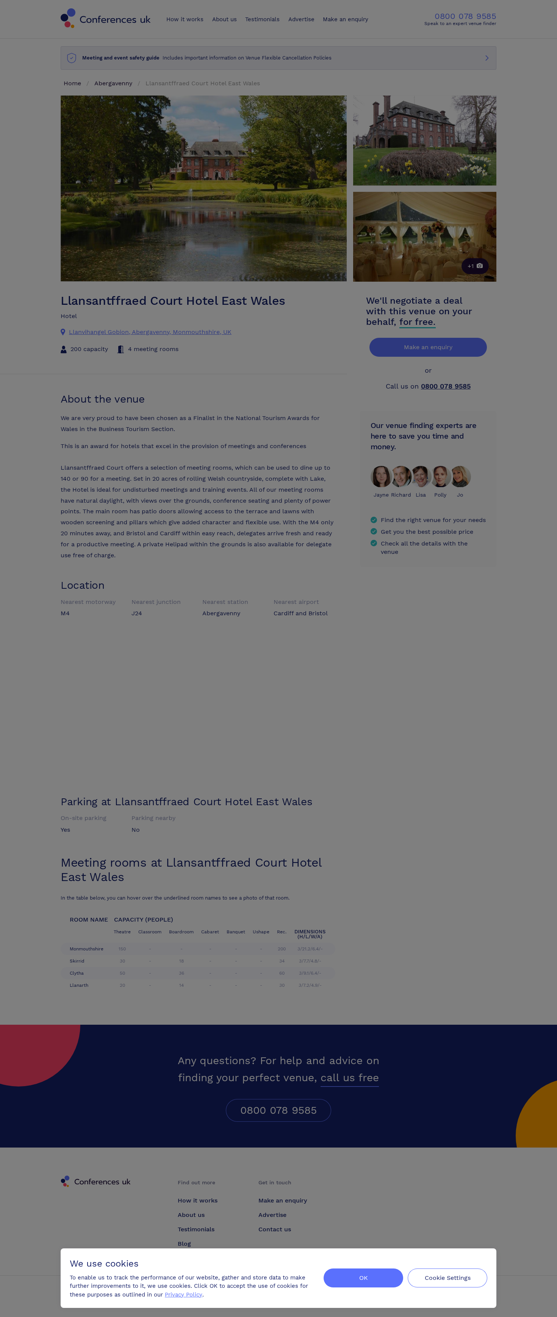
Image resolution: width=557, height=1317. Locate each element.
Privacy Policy (183, 1294)
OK (363, 1277)
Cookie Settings (448, 1277)
